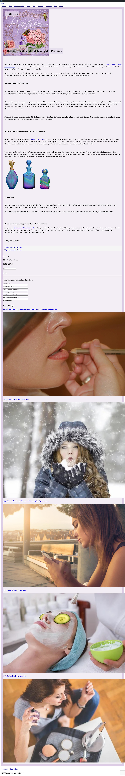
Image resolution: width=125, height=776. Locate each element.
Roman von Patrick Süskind (24, 228)
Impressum (4, 769)
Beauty (28, 6)
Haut (34, 6)
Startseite (4, 6)
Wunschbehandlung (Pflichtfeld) (10, 294)
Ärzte (10, 6)
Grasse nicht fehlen (37, 139)
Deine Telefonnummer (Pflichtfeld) (11, 297)
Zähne (61, 6)
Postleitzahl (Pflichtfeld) (8, 292)
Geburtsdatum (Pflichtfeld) (9, 286)
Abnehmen (40, 6)
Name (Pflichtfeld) (7, 283)
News (55, 6)
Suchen (5, 272)
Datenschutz (14, 769)
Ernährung (49, 6)
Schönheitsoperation (19, 6)
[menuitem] (1, 1)
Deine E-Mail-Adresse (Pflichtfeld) (11, 289)
